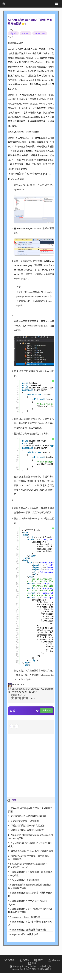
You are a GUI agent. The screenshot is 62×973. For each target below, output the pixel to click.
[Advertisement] (31, 766)
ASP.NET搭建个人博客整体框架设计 (28, 816)
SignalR (13, 33)
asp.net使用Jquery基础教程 (26, 916)
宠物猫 (11, 960)
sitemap (55, 960)
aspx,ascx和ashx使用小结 (25, 934)
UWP (40, 960)
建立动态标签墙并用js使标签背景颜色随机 (32, 850)
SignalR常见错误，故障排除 (25, 820)
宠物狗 (26, 960)
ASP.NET (25, 33)
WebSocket (39, 33)
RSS (33, 963)
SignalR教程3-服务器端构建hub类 (29, 929)
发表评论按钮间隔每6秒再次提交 (27, 830)
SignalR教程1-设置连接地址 (26, 879)
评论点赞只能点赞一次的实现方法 (28, 825)
